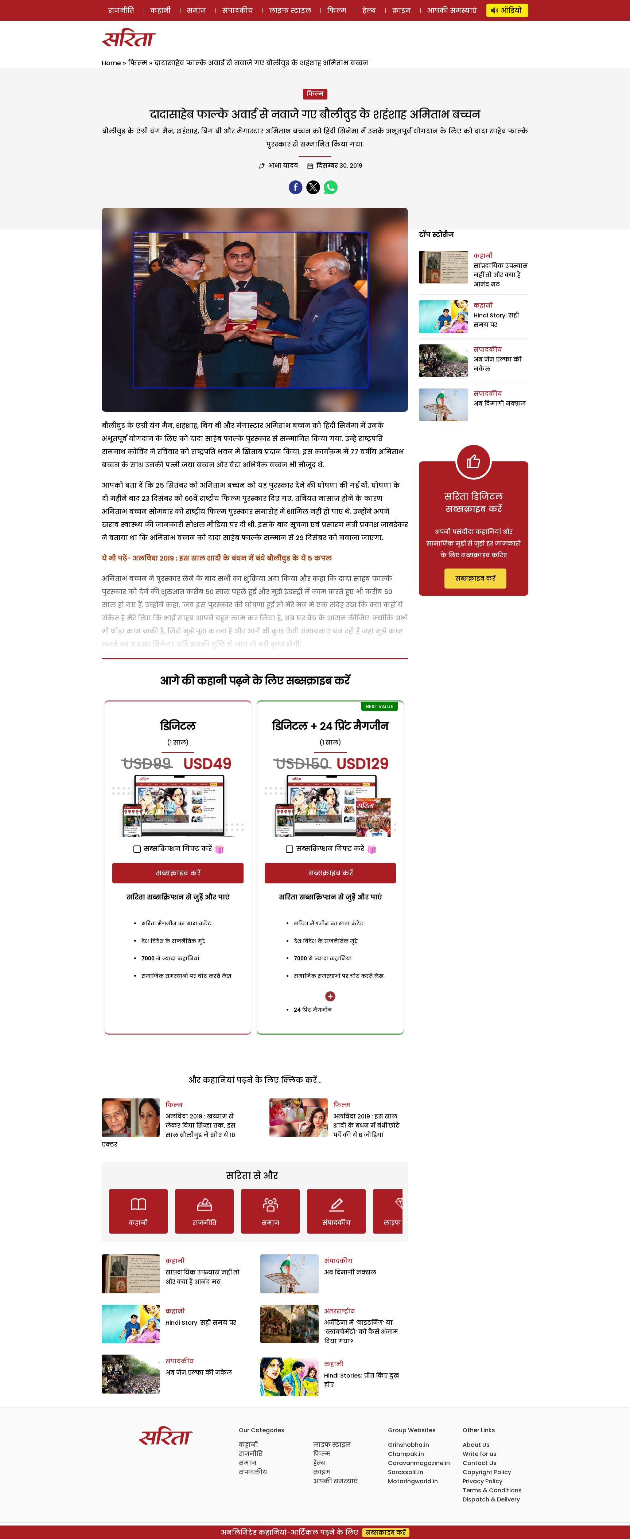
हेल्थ (369, 10)
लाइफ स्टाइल (290, 10)
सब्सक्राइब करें (178, 873)
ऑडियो (511, 10)
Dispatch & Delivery (491, 1499)
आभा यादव (283, 165)
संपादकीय (237, 10)
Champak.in (406, 1454)
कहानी (160, 10)
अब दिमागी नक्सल (350, 1272)
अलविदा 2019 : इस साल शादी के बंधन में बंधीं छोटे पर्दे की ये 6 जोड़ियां (366, 1125)
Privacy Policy (482, 1481)
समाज (196, 10)
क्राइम (401, 10)
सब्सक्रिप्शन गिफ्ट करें (177, 848)
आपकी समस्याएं (452, 10)
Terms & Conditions (492, 1490)
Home (111, 62)
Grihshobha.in (408, 1445)
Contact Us (480, 1463)
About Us (476, 1445)
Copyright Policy (487, 1472)
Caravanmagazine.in (419, 1463)
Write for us (480, 1454)
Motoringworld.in (413, 1481)
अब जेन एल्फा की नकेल (199, 1372)
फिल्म (336, 10)
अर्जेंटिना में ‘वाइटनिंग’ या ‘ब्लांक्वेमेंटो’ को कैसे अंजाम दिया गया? (361, 1332)
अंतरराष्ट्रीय (339, 1311)
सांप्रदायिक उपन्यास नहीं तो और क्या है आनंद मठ (501, 275)
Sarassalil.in (405, 1472)
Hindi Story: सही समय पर (201, 1323)
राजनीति (121, 10)
